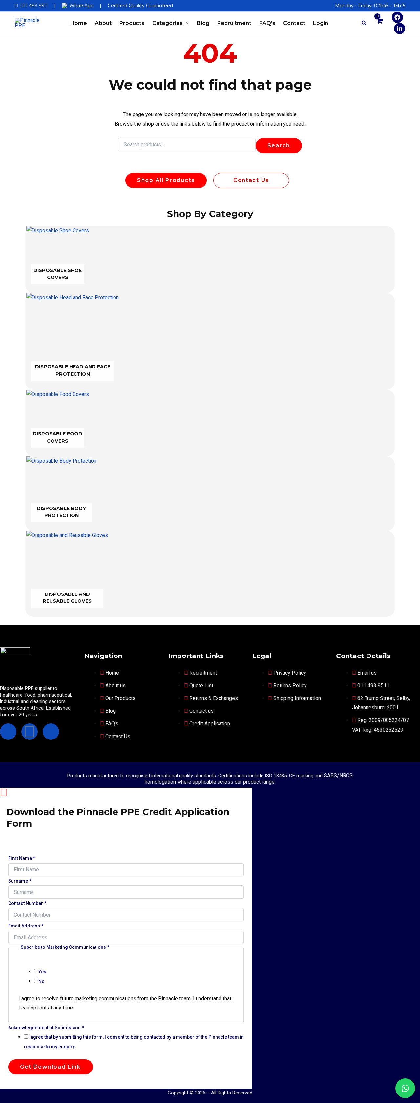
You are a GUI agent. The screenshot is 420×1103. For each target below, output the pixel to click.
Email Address (25, 925)
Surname (19, 881)
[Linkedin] (399, 28)
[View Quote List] (342, 23)
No (41, 981)
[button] (186, 23)
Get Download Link (50, 1067)
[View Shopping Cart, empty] (379, 24)
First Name (21, 858)
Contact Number (27, 903)
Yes (42, 971)
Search (278, 145)
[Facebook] (397, 17)
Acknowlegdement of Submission (46, 1027)
